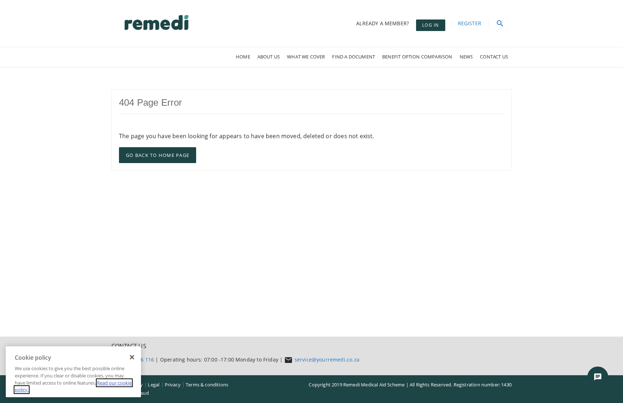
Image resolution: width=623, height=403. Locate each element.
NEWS (466, 56)
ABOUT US (268, 56)
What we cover (306, 56)
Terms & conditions (207, 384)
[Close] (132, 357)
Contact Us (494, 56)
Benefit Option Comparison (417, 56)
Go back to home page (157, 155)
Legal (153, 384)
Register (469, 23)
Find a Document (353, 56)
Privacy (173, 384)
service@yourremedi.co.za (327, 359)
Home (243, 56)
